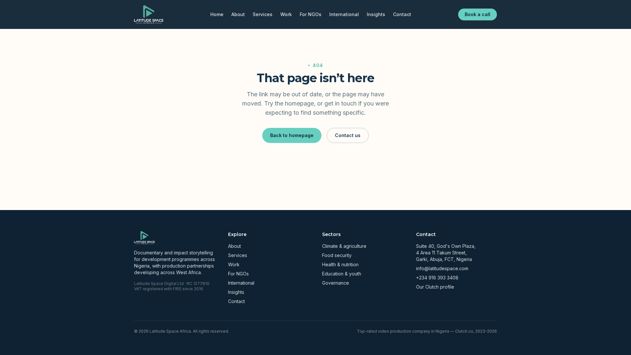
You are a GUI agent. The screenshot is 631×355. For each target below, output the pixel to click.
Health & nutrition (340, 264)
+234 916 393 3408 (437, 277)
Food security (337, 255)
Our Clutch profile (435, 287)
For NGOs (310, 14)
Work (286, 14)
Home (216, 14)
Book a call (477, 14)
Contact (402, 14)
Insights (376, 14)
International (344, 14)
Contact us (348, 135)
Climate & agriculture (344, 246)
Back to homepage (292, 135)
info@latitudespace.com (442, 268)
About (238, 14)
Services (262, 14)
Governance (335, 283)
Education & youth (341, 273)
